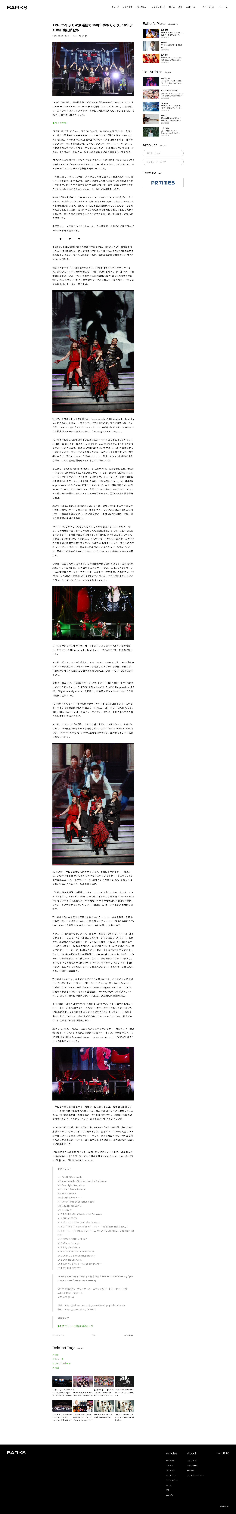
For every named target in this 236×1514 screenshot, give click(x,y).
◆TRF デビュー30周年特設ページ (75, 1326)
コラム (172, 6)
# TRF (55, 1354)
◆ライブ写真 (59, 123)
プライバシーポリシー (195, 1475)
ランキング (128, 6)
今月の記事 (170, 1460)
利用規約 (190, 1470)
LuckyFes (190, 6)
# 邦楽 (55, 1367)
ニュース (115, 6)
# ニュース (58, 1359)
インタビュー (142, 6)
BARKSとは (191, 1460)
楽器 (180, 6)
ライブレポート (158, 6)
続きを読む (129, 1335)
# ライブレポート (61, 1363)
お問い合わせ (192, 1465)
